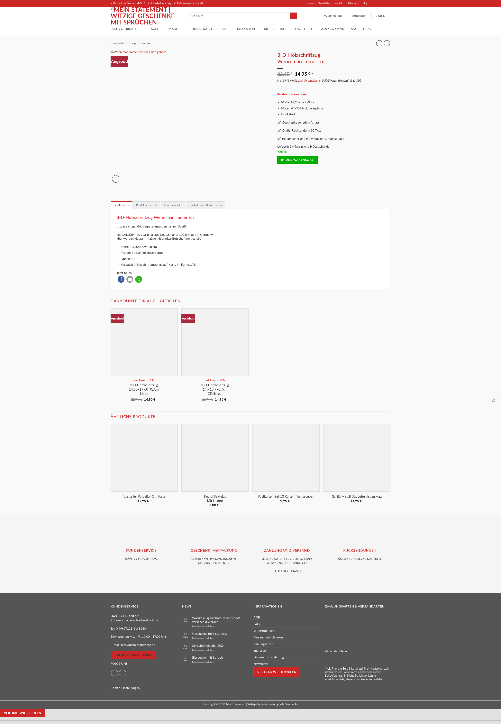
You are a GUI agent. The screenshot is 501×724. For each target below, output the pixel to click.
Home (309, 3)
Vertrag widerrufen (22, 713)
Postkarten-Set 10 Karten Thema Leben (286, 496)
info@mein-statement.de (138, 644)
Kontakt (339, 3)
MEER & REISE (274, 29)
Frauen (145, 43)
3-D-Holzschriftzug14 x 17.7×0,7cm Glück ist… (215, 389)
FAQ (256, 624)
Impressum (260, 650)
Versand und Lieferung (268, 637)
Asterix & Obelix (333, 29)
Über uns (353, 3)
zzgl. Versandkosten (309, 80)
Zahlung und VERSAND (287, 550)
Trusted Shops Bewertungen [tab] (205, 205)
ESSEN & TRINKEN (124, 29)
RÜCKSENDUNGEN (360, 550)
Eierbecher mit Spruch (207, 657)
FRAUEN (153, 29)
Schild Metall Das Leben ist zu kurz (357, 496)
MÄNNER (175, 29)
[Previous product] (387, 43)
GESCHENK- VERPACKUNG (214, 550)
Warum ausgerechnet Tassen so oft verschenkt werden (216, 620)
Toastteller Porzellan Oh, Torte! (144, 496)
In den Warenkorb (297, 159)
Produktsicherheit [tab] (146, 205)
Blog (365, 3)
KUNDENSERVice (141, 550)
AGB (256, 617)
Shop (132, 43)
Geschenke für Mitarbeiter (210, 634)
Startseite (117, 43)
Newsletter (324, 3)
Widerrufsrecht (264, 630)
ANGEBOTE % (361, 29)
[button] (359, 15)
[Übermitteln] (293, 16)
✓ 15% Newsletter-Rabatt (188, 3)
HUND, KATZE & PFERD (209, 29)
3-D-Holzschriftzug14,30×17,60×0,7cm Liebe (144, 389)
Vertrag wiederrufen (276, 672)
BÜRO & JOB (245, 29)
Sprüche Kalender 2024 (208, 645)
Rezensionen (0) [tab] (173, 205)
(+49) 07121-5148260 (131, 628)
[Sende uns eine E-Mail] (386, 3)
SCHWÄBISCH (301, 29)
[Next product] (379, 43)
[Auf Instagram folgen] (380, 3)
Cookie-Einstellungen (125, 688)
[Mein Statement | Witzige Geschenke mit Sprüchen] (146, 16)
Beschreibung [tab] (121, 205)
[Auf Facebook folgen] (373, 3)
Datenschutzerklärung (268, 657)
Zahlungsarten (263, 644)
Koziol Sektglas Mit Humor (215, 499)
